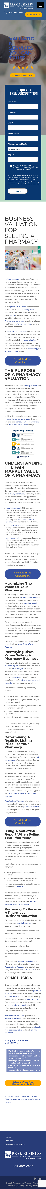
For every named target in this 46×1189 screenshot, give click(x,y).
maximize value (31, 999)
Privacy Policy (32, 1185)
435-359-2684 (15, 12)
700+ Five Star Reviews (22, 75)
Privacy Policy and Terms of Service (18, 179)
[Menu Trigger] (40, 5)
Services (9, 1140)
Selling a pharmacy (12, 279)
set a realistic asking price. (17, 1005)
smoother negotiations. (14, 996)
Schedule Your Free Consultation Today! (23, 1083)
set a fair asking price (25, 309)
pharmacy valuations (13, 1018)
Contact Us (33, 14)
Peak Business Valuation (18, 424)
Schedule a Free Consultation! (22, 361)
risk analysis (18, 668)
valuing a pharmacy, (17, 494)
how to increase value (22, 324)
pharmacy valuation (18, 306)
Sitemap (20, 1185)
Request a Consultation (15, 1144)
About (8, 1137)
